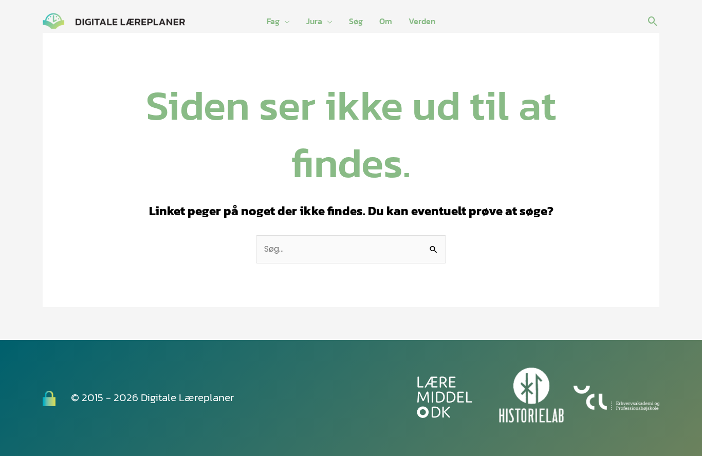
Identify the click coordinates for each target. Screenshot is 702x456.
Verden (422, 21)
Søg (356, 21)
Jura (314, 21)
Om (385, 21)
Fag (273, 21)
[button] (652, 21)
